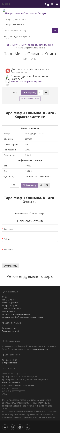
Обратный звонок (15, 24)
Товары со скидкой (10, 331)
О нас (4, 297)
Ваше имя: (8, 229)
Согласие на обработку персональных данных (22, 317)
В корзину (30, 92)
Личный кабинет (9, 360)
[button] (30, 36)
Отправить (11, 265)
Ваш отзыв (8, 249)
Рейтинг (7, 239)
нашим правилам (40, 349)
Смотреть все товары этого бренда (26, 81)
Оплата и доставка (10, 302)
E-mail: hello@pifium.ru (11, 382)
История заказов (9, 363)
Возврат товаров (9, 305)
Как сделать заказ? (10, 300)
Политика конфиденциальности (16, 314)
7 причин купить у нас (11, 308)
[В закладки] (46, 92)
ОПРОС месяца (8, 311)
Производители (9, 328)
